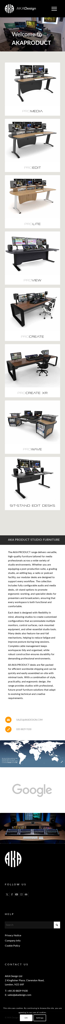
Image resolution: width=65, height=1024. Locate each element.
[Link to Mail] (26, 894)
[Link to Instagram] (21, 894)
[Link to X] (7, 894)
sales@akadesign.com (29, 720)
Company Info (13, 940)
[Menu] (52, 8)
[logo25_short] (27, 8)
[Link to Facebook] (12, 894)
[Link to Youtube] (16, 894)
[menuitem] (54, 8)
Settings (40, 1018)
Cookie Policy (12, 945)
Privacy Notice (13, 935)
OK (26, 1018)
